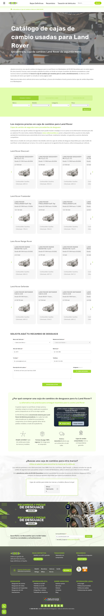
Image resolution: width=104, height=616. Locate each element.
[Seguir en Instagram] (45, 605)
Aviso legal (81, 583)
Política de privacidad (84, 586)
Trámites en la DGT (39, 583)
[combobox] (21, 105)
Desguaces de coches (18, 583)
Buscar (98, 3)
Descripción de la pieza (20, 367)
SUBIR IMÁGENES (83, 371)
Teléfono (55, 358)
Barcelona (44, 569)
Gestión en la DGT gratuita (42, 555)
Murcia (51, 572)
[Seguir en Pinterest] (61, 605)
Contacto (58, 590)
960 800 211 (37, 559)
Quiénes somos (60, 583)
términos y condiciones (78, 417)
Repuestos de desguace (85, 555)
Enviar (88, 536)
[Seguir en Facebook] (42, 605)
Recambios (50, 3)
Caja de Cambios (25, 9)
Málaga (37, 572)
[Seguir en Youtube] (52, 605)
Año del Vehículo (18, 348)
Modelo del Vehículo (59, 339)
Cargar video (66, 423)
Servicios (58, 586)
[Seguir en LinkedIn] (58, 605)
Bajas (36, 3)
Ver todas (67, 570)
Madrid (37, 569)
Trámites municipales (40, 588)
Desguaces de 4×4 (17, 590)
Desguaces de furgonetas (19, 588)
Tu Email (15, 358)
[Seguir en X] (55, 605)
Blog (57, 592)
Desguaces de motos (18, 586)
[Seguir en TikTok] (48, 605)
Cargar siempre (78, 423)
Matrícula (56, 348)
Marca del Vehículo (18, 339)
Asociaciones (16, 592)
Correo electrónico (61, 534)
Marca (33, 9)
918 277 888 (81, 559)
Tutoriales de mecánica (41, 592)
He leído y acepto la (68, 539)
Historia (58, 588)
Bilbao (43, 572)
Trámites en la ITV (39, 586)
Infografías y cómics (40, 590)
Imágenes (77, 367)
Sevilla (58, 569)
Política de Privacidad (73, 539)
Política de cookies (83, 588)
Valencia (51, 569)
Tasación (67, 3)
